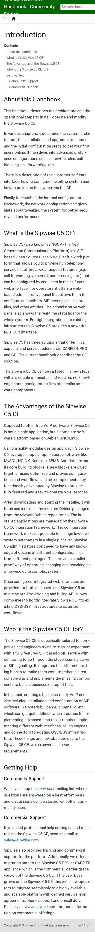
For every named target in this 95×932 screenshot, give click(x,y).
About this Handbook (21, 52)
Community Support (23, 81)
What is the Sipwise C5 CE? (25, 57)
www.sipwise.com (40, 906)
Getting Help (15, 75)
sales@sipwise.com (21, 840)
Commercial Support (24, 87)
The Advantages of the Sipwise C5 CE (32, 63)
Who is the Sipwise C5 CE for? (27, 69)
